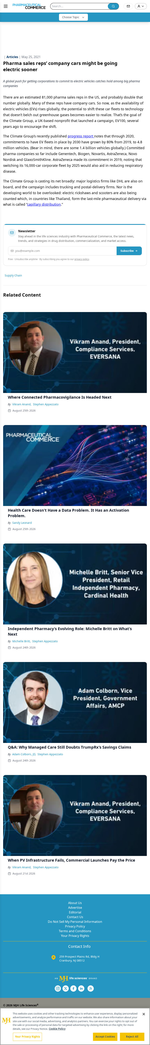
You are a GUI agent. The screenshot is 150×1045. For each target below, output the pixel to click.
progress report (81, 136)
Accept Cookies (105, 1036)
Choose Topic (70, 17)
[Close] (143, 1014)
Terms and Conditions (75, 931)
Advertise (75, 907)
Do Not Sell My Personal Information (75, 921)
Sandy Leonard (22, 523)
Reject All (132, 1036)
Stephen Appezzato (45, 404)
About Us (75, 903)
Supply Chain (13, 275)
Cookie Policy (57, 1029)
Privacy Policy (75, 926)
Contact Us (75, 917)
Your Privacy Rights (75, 936)
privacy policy (81, 259)
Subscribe (127, 251)
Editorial (75, 912)
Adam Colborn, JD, (24, 754)
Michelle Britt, (21, 641)
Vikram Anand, (21, 404)
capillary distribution (44, 204)
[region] (75, 1026)
